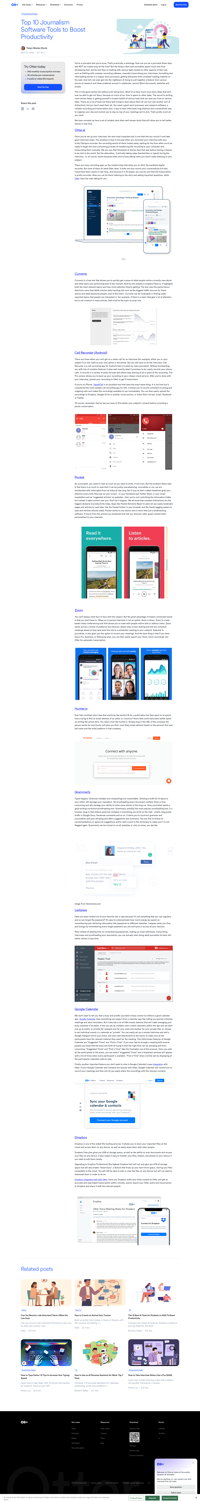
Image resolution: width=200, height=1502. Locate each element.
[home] (14, 4)
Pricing (80, 5)
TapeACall (98, 385)
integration (158, 1064)
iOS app (133, 1446)
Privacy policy (96, 1483)
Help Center (105, 1428)
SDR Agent (76, 1443)
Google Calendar (86, 1009)
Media (74, 1438)
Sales (74, 1428)
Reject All (152, 1498)
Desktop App (135, 1428)
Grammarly (82, 792)
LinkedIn (162, 1428)
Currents (81, 274)
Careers (104, 1433)
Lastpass (81, 910)
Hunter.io (81, 708)
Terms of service (112, 1483)
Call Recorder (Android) (91, 352)
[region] (100, 1498)
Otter (77, 178)
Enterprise (68, 5)
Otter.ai (80, 130)
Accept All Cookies (170, 1498)
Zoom (79, 610)
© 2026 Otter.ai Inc (79, 1483)
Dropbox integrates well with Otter (91, 1180)
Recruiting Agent (78, 1448)
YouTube (162, 1433)
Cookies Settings (136, 1498)
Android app (134, 1450)
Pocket (79, 477)
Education (75, 1433)
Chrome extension (137, 1455)
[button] (27, 5)
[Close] (196, 1497)
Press (103, 1438)
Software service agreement (133, 1483)
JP (149, 1483)
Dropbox (81, 1137)
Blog (102, 1443)
